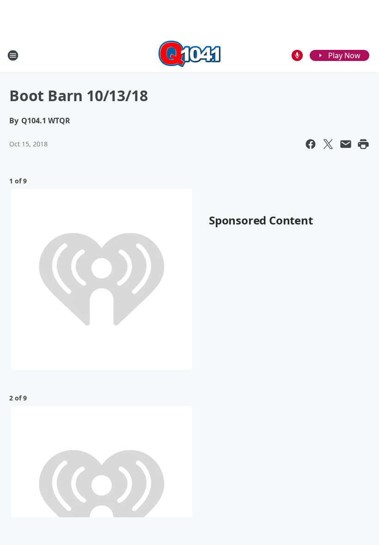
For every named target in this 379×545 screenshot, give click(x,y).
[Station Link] (189, 55)
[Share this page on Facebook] (310, 144)
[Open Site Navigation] (12, 55)
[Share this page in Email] (345, 144)
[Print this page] (363, 144)
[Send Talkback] (297, 55)
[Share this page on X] (328, 144)
